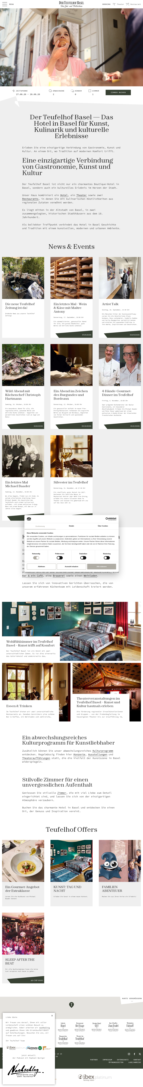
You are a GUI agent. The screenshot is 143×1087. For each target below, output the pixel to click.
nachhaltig (44, 1028)
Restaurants (30, 198)
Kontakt (137, 1060)
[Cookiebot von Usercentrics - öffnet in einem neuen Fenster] (107, 519)
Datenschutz (123, 1060)
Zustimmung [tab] (40, 526)
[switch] (60, 557)
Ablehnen (41, 566)
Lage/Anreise (134, 1062)
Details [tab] (71, 526)
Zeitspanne (22, 91)
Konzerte (79, 754)
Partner (94, 1060)
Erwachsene (58, 91)
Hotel (64, 195)
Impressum (107, 1060)
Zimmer (95, 91)
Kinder (78, 91)
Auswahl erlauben (71, 566)
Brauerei (59, 575)
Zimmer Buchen (118, 92)
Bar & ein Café (32, 575)
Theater (81, 195)
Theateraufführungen (36, 758)
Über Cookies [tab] (103, 526)
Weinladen (90, 575)
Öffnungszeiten (116, 1062)
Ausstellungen (97, 754)
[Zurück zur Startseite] (71, 4)
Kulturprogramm (103, 750)
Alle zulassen (101, 566)
